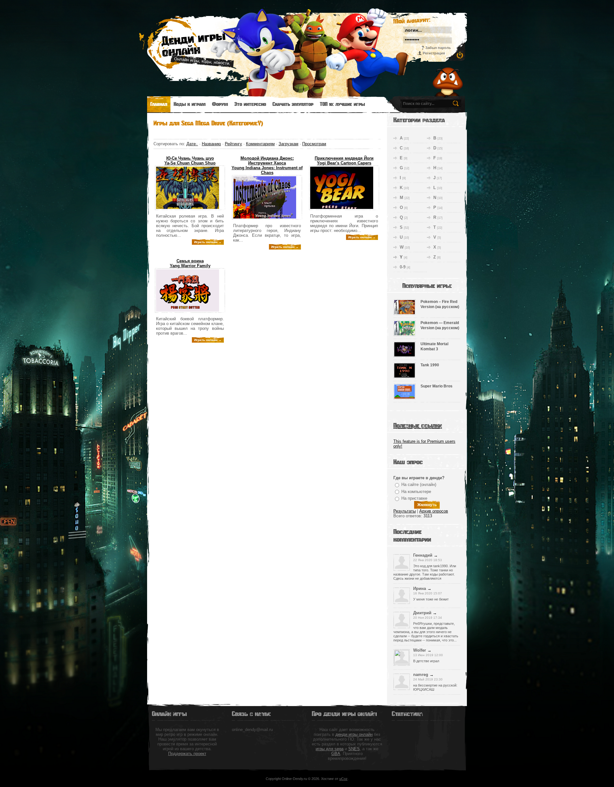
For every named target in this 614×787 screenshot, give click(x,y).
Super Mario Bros (437, 386)
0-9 (402, 267)
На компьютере (416, 491)
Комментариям (260, 143)
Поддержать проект (187, 753)
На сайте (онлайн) (418, 484)
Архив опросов (433, 511)
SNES (354, 748)
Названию (211, 143)
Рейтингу (233, 143)
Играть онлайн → (208, 242)
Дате (191, 143)
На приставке (414, 498)
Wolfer (419, 650)
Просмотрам (314, 143)
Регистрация (434, 53)
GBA (335, 753)
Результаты (404, 511)
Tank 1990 (430, 365)
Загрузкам (288, 143)
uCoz (343, 779)
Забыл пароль (438, 48)
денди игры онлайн (354, 734)
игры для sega (329, 748)
